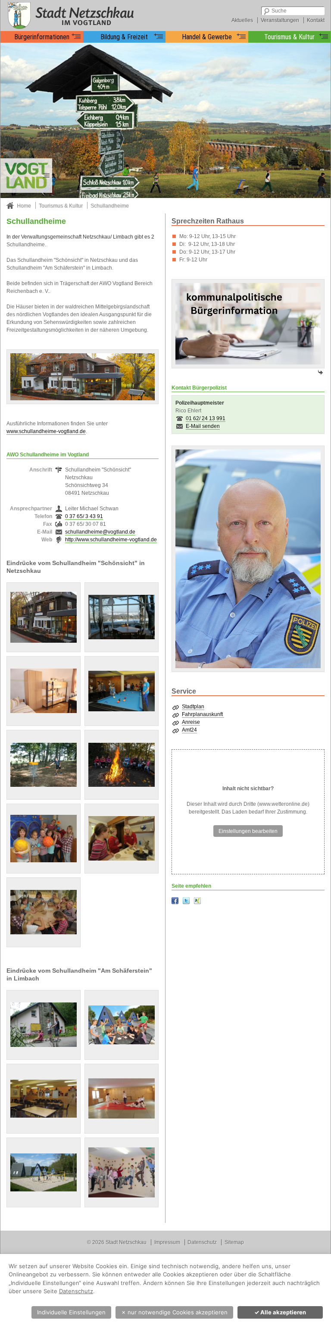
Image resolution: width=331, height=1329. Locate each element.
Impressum (167, 1242)
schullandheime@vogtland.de (100, 532)
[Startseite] (69, 15)
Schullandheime (110, 206)
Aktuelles (242, 20)
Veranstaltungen (280, 20)
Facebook (175, 900)
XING (197, 900)
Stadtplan (193, 707)
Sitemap (234, 1242)
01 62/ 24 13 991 (205, 418)
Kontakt (316, 20)
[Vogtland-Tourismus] (26, 175)
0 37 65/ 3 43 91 (84, 516)
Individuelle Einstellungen (71, 1312)
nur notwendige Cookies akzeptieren (174, 1312)
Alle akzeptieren (280, 1312)
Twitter (186, 900)
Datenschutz (202, 1242)
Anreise (191, 722)
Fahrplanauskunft (203, 714)
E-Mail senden (203, 426)
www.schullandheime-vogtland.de (46, 431)
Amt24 (189, 730)
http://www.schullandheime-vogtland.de (111, 540)
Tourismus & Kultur (61, 206)
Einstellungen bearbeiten (248, 831)
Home (24, 206)
